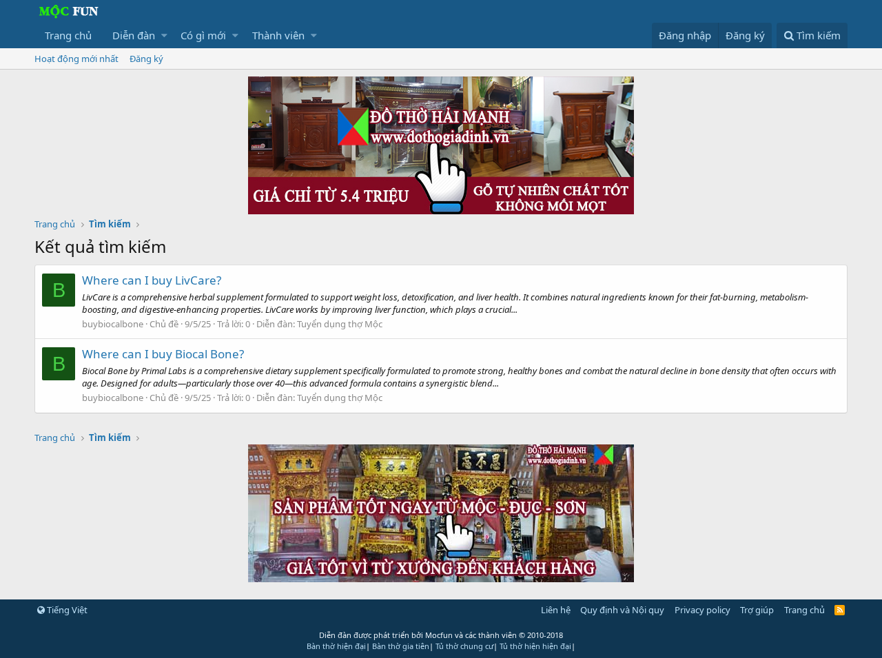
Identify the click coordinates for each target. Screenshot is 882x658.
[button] (164, 35)
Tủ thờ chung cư (464, 646)
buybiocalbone (112, 324)
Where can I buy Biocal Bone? (163, 354)
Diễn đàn (133, 35)
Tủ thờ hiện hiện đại (535, 646)
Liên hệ (556, 610)
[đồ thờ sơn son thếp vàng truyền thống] (441, 578)
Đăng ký (146, 58)
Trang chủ (68, 35)
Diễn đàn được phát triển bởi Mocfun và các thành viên (441, 635)
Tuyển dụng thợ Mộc (339, 324)
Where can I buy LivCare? (151, 280)
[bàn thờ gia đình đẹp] (441, 210)
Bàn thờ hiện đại (336, 646)
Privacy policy (702, 610)
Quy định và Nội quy (622, 610)
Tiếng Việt (66, 610)
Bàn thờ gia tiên (400, 646)
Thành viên (278, 35)
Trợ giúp (757, 610)
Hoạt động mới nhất (76, 58)
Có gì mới (203, 35)
